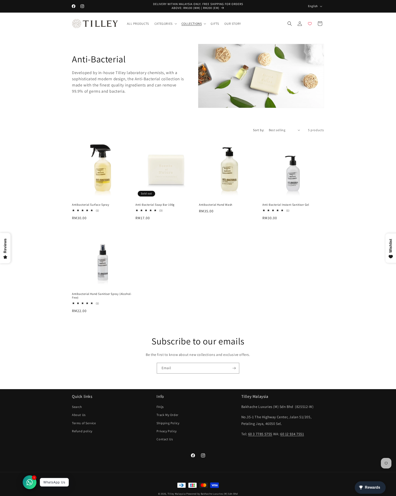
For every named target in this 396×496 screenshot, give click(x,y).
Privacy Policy (166, 431)
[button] (165, 23)
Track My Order (167, 415)
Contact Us (165, 439)
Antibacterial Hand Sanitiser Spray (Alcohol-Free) (102, 296)
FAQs (160, 407)
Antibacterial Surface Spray (90, 205)
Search (77, 407)
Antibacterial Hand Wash (215, 205)
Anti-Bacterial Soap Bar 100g (155, 205)
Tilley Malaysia (177, 493)
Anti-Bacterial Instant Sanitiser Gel (285, 205)
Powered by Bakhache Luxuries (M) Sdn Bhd (212, 493)
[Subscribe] (234, 368)
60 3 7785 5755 (260, 434)
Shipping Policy (168, 423)
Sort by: (258, 130)
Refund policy (82, 431)
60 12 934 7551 (292, 434)
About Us (79, 415)
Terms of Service (84, 423)
